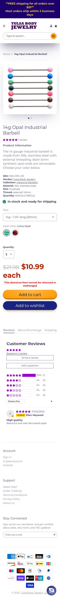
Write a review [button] (30, 357)
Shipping (50, 330)
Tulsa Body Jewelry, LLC (35, 592)
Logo (24, 26)
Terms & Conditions (15, 495)
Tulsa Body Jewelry (24, 179)
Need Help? (10, 486)
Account (51, 26)
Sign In (7, 457)
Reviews (8, 330)
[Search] (53, 36)
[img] (23, 411)
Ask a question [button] (30, 365)
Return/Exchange (30, 330)
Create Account (12, 461)
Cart (56, 26)
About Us (8, 503)
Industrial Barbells (27, 182)
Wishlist (8, 465)
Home (6, 54)
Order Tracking (12, 490)
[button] (10, 139)
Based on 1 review (16, 353)
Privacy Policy (11, 499)
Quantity (8, 247)
